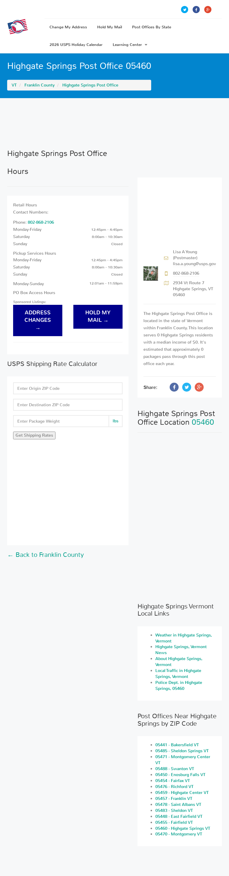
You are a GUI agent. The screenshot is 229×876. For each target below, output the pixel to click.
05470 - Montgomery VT (178, 834)
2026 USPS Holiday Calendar (76, 44)
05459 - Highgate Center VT (182, 792)
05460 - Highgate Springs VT (182, 828)
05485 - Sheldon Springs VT (182, 751)
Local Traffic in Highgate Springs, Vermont (178, 673)
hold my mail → (98, 316)
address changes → (37, 320)
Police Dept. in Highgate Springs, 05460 (178, 685)
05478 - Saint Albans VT (178, 804)
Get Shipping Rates (34, 435)
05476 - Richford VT (174, 787)
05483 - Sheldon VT (174, 810)
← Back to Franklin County (45, 555)
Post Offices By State (151, 27)
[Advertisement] (114, 123)
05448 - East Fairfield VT (178, 816)
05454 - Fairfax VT (172, 781)
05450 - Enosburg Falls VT (180, 775)
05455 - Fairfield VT (174, 822)
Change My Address (68, 27)
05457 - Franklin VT (173, 798)
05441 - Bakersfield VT (177, 745)
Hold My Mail (109, 27)
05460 (203, 422)
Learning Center (127, 44)
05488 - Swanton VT (174, 769)
